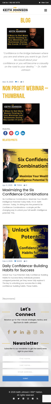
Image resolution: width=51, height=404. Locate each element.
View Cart (45, 2)
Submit (25, 378)
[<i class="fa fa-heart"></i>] (16, 82)
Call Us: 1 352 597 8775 (11, 2)
